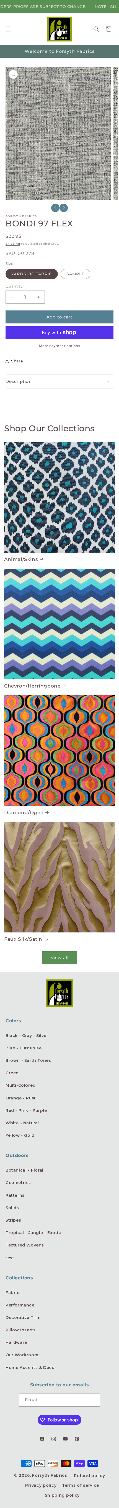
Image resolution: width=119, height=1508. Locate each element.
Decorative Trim (23, 1317)
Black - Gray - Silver (27, 1035)
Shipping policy (62, 1495)
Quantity (14, 286)
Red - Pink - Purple (26, 1110)
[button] (8, 29)
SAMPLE (75, 273)
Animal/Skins (21, 559)
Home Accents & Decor (31, 1367)
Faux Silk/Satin (23, 939)
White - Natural (22, 1122)
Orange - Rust (21, 1098)
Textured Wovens (25, 1245)
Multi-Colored (21, 1085)
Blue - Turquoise (24, 1048)
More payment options (59, 346)
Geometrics (18, 1182)
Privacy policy (40, 1485)
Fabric (13, 1292)
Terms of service (80, 1485)
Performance (20, 1305)
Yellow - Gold (20, 1135)
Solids (12, 1207)
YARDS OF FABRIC (31, 273)
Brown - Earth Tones (28, 1060)
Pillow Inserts (20, 1329)
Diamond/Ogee (23, 812)
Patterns (15, 1195)
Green (12, 1072)
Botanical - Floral (24, 1170)
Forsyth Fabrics (50, 1475)
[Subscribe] (94, 1400)
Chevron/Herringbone (32, 686)
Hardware (16, 1342)
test (10, 1257)
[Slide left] (55, 208)
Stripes (13, 1220)
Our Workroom (22, 1354)
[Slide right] (64, 208)
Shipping (13, 243)
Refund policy (89, 1475)
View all (60, 957)
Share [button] (17, 361)
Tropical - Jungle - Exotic (33, 1232)
